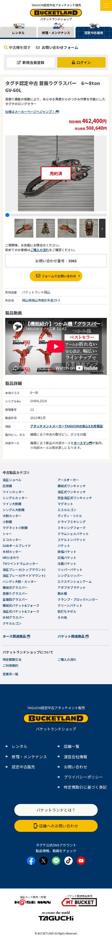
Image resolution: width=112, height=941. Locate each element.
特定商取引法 (12, 659)
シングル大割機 (13, 509)
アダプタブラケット (72, 587)
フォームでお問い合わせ (59, 276)
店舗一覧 (71, 746)
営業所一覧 (10, 674)
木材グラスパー (13, 617)
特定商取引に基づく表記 (85, 787)
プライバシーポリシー (83, 777)
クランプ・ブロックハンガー (78, 599)
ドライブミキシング (72, 521)
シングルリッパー (70, 575)
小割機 (7, 521)
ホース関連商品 (15, 636)
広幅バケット (67, 557)
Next (102, 228)
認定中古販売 (23, 766)
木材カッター (12, 551)
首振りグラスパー (15, 593)
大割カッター (12, 515)
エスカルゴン (67, 509)
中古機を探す (20, 47)
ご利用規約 (10, 665)
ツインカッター (13, 491)
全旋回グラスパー (15, 599)
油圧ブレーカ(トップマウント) (24, 569)
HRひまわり (11, 557)
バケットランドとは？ (56, 810)
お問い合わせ (75, 766)
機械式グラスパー (15, 587)
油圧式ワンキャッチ (72, 491)
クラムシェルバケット (73, 533)
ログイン (83, 62)
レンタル (19, 746)
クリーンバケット (70, 605)
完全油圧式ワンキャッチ (75, 497)
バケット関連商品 (71, 636)
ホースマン (81, 443)
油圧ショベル (12, 480)
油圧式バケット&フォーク (21, 611)
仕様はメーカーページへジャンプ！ (30, 111)
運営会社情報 (75, 756)
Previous (10, 228)
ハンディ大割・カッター (20, 581)
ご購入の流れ (39, 249)
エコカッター (12, 539)
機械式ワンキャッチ (72, 485)
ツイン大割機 (12, 503)
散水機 (62, 593)
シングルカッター (15, 497)
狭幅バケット (67, 551)
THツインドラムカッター (20, 563)
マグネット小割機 (15, 527)
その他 (62, 617)
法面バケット (67, 563)
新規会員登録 (33, 62)
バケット (64, 545)
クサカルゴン (12, 623)
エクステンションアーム (75, 581)
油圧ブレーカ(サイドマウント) (24, 575)
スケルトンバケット (72, 539)
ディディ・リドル (70, 515)
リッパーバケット (70, 569)
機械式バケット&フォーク (21, 605)
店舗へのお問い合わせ (58, 825)
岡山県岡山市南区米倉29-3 (41, 300)
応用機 (7, 485)
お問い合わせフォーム (59, 47)
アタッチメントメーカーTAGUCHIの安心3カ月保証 (66, 426)
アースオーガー (68, 480)
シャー (7, 533)
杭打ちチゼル (67, 611)
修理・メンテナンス (29, 756)
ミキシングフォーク (72, 527)
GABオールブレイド (17, 545)
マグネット (65, 503)
